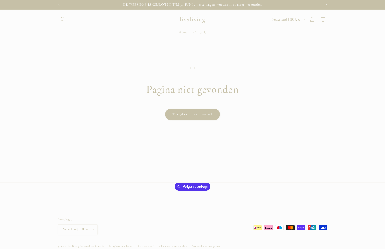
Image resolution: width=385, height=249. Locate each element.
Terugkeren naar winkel (192, 114)
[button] (63, 19)
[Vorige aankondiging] (59, 4)
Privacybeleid (146, 246)
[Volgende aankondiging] (326, 4)
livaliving (73, 246)
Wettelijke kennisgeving (206, 246)
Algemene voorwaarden (173, 246)
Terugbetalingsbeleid (121, 246)
